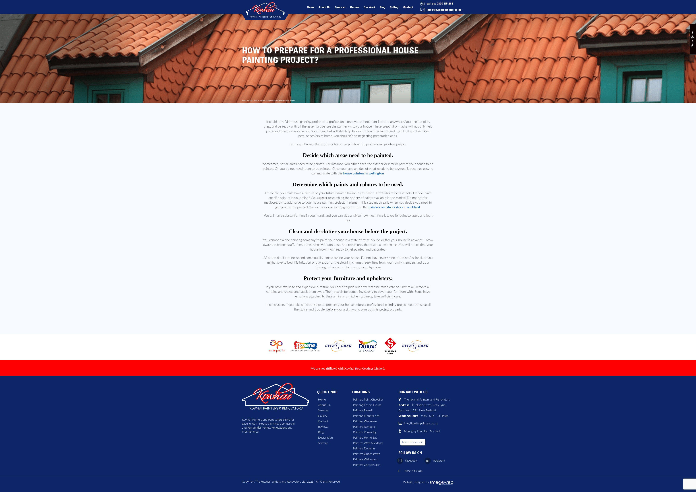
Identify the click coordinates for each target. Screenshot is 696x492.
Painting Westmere (365, 421)
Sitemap (323, 443)
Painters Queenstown (366, 454)
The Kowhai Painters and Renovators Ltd (280, 481)
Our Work (369, 7)
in (363, 173)
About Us (324, 7)
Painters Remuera (364, 426)
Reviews (323, 426)
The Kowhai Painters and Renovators (427, 399)
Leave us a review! (413, 442)
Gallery (394, 7)
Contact (408, 7)
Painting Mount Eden (366, 415)
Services (340, 7)
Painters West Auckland (368, 443)
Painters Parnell (363, 410)
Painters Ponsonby (364, 432)
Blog (382, 7)
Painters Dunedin (364, 448)
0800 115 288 (445, 3)
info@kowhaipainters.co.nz (444, 9)
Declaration (325, 437)
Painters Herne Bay (365, 437)
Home (310, 7)
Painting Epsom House (367, 405)
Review (354, 7)
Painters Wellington (365, 459)
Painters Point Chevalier (368, 399)
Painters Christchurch (366, 464)
